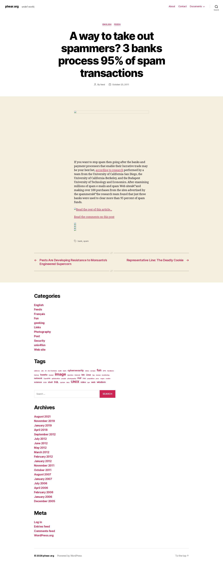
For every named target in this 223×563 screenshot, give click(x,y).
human (51, 375)
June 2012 (41, 443)
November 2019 (44, 421)
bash (64, 371)
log (93, 375)
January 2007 (43, 479)
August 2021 (42, 416)
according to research (109, 170)
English (107, 24)
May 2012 (40, 447)
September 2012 (45, 434)
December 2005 (44, 501)
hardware (110, 371)
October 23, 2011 (120, 84)
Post (37, 336)
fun (99, 370)
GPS (104, 371)
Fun (36, 318)
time (67, 382)
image (60, 374)
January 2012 (43, 461)
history (36, 375)
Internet (77, 375)
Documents (196, 6)
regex (102, 378)
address (37, 371)
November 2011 (44, 465)
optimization (56, 378)
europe (92, 371)
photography (71, 378)
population (90, 378)
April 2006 (41, 487)
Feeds (117, 24)
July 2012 (40, 438)
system (62, 382)
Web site (40, 349)
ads (42, 371)
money (98, 375)
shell (50, 382)
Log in (38, 522)
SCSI (45, 382)
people (63, 378)
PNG (84, 378)
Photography (42, 331)
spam (86, 241)
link (83, 375)
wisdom (101, 382)
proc (97, 378)
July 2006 (40, 483)
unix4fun (39, 345)
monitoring (105, 375)
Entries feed (42, 526)
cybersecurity (76, 370)
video (83, 382)
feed (102, 84)
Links (37, 327)
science (38, 382)
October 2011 (42, 470)
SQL (56, 382)
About (172, 6)
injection (70, 375)
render (108, 378)
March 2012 (41, 452)
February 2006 (43, 492)
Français (39, 314)
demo (87, 371)
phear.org (12, 6)
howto (43, 374)
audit (60, 371)
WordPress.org (44, 535)
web (93, 382)
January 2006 (43, 496)
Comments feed (44, 531)
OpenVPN (47, 378)
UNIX (75, 382)
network (38, 378)
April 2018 (40, 429)
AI (45, 371)
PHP (79, 378)
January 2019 (43, 425)
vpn (88, 382)
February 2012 (43, 456)
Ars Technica (52, 371)
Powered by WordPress (69, 555)
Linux (88, 375)
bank (80, 241)
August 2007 (42, 474)
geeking (39, 323)
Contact (182, 6)
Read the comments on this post (94, 217)
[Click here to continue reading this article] (111, 210)
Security (39, 340)
